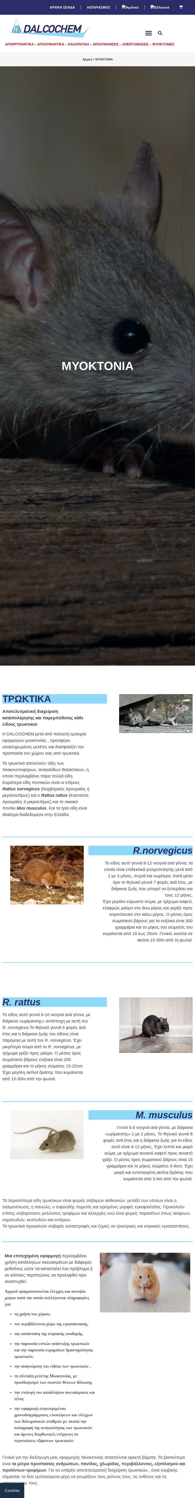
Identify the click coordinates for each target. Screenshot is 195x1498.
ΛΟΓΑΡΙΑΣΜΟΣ (98, 7)
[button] (148, 33)
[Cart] (181, 7)
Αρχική (87, 59)
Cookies (12, 1490)
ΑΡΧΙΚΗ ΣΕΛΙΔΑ (62, 7)
